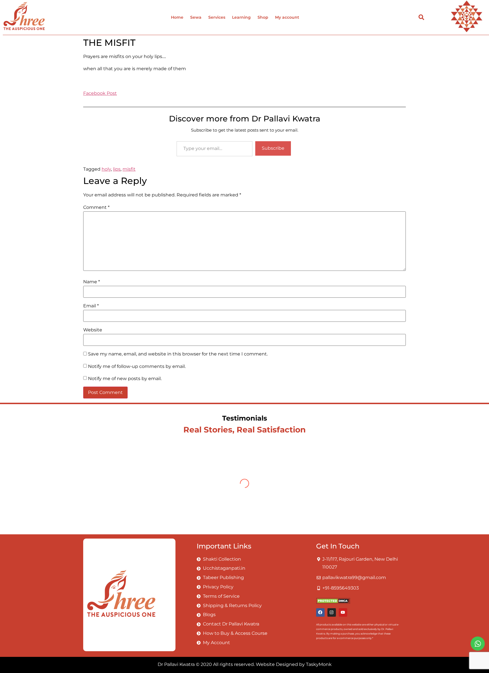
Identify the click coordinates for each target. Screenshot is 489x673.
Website (92, 330)
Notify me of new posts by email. (125, 378)
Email (91, 306)
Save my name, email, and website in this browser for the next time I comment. (178, 354)
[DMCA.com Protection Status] (333, 602)
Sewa (195, 17)
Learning (241, 17)
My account (287, 17)
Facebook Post (100, 93)
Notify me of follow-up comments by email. (137, 366)
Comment (96, 207)
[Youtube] (343, 612)
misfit (129, 169)
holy (106, 169)
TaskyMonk (319, 664)
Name (91, 282)
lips (117, 169)
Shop (263, 17)
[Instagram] (331, 612)
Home (177, 17)
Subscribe (273, 148)
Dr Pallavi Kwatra (176, 664)
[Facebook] (320, 612)
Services (216, 17)
